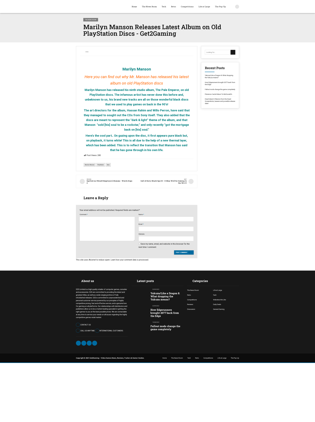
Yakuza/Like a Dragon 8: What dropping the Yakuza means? (219, 76)
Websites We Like (219, 300)
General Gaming (218, 309)
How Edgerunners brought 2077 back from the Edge (220, 83)
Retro (173, 6)
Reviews (190, 304)
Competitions (187, 6)
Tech (164, 6)
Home (134, 6)
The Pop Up (220, 6)
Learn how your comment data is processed (129, 260)
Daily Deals (217, 304)
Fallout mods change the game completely (220, 89)
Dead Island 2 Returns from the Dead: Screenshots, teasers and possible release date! (220, 101)
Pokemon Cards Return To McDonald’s (218, 94)
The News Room (149, 6)
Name (141, 214)
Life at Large (204, 6)
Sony (108, 165)
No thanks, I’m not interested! (39, 415)
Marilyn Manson (89, 165)
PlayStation (100, 165)
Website (141, 234)
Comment (84, 214)
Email (141, 224)
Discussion (191, 309)
